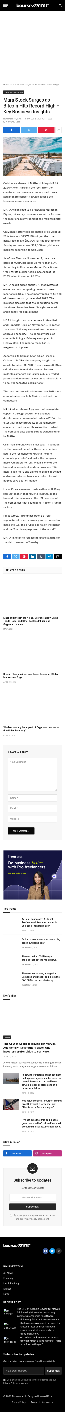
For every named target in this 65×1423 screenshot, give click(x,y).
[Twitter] (52, 1251)
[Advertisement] (32, 47)
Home (6, 84)
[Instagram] (59, 1251)
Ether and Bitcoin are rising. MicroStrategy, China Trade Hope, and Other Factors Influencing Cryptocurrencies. (30, 621)
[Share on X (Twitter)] (29, 130)
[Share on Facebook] (11, 130)
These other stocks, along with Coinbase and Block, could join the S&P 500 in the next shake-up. (41, 977)
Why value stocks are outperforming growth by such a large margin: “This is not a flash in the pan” (42, 1104)
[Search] (60, 5)
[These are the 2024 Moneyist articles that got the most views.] (11, 960)
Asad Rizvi (46, 1396)
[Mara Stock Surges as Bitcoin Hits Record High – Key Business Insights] (32, 156)
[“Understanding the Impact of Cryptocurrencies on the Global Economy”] (32, 705)
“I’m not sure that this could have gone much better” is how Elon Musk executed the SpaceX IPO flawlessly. (42, 1123)
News (7, 1037)
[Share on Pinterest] (46, 130)
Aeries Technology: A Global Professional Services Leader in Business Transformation (39, 922)
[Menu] (5, 5)
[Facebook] (45, 1251)
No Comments (13, 122)
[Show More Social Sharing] (58, 130)
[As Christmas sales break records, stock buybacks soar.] (11, 943)
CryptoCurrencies (14, 92)
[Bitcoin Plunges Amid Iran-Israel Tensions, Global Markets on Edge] (32, 652)
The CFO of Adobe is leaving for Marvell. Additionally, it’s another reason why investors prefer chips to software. (29, 1047)
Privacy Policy (30, 1219)
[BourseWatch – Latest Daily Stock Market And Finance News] (32, 5)
